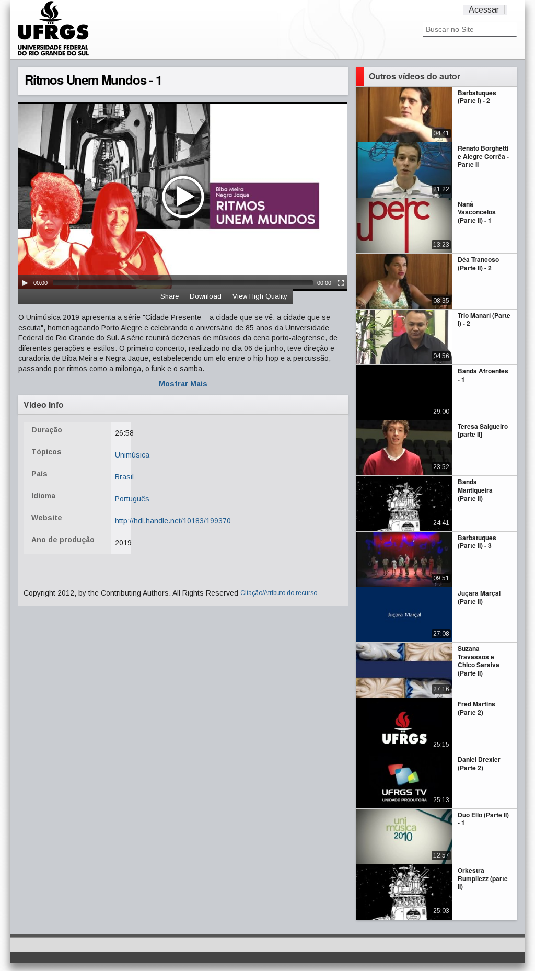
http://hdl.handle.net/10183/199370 (173, 521)
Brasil (124, 477)
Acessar (484, 9)
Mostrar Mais (183, 384)
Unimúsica (132, 455)
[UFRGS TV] (53, 54)
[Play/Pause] (25, 283)
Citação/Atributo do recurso (278, 593)
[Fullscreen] (340, 283)
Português (132, 499)
